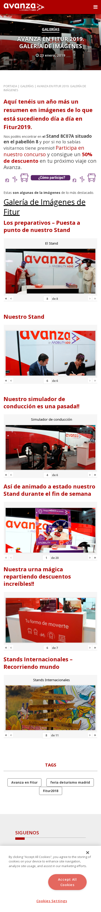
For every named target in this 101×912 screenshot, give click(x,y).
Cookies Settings (51, 901)
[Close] (87, 852)
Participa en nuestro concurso (44, 151)
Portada (10, 86)
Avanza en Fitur (24, 782)
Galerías (50, 29)
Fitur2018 (50, 791)
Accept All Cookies (67, 882)
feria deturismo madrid (70, 782)
